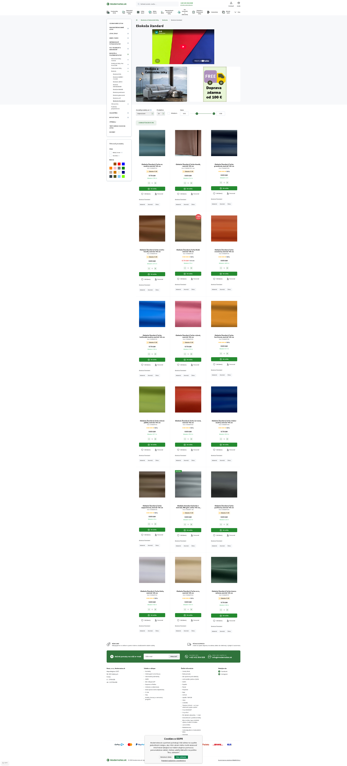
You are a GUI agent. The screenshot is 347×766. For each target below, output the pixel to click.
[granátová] (123, 172)
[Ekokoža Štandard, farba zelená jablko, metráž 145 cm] (152, 399)
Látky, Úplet (113, 33)
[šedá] (119, 168)
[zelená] (123, 168)
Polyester (185, 690)
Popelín (184, 684)
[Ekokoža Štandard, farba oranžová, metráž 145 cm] (224, 228)
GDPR (147, 679)
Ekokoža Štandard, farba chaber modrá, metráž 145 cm (224, 421)
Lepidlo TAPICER (187, 697)
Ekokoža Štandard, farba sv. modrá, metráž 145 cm (152, 165)
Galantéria (113, 113)
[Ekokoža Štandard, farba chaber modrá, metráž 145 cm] (224, 399)
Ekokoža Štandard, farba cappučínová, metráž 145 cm (152, 506)
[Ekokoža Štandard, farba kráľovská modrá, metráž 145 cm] (152, 314)
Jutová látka (186, 725)
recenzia (185, 735)
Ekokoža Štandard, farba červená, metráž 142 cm (188, 421)
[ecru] (119, 172)
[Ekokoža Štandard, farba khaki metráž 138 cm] (188, 228)
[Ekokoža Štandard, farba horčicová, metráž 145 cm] (224, 314)
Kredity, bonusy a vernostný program (154, 698)
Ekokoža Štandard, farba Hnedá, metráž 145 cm (188, 165)
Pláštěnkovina (186, 727)
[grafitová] (110, 176)
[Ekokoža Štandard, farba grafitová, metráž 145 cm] (224, 484)
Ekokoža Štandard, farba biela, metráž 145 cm (152, 592)
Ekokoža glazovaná (119, 95)
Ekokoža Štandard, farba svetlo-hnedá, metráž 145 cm (152, 250)
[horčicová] (115, 172)
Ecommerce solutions (225, 760)
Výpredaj (112, 122)
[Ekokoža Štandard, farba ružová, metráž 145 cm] (188, 314)
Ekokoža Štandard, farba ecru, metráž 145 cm (188, 592)
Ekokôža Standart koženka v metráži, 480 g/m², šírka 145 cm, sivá (188, 506)
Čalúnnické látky (116, 68)
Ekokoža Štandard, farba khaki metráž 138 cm (188, 250)
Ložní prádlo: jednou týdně (190, 679)
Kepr (183, 692)
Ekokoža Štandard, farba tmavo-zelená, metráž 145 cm (224, 592)
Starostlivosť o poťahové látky (191, 718)
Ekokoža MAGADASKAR (117, 86)
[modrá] (123, 164)
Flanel (184, 687)
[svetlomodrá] (119, 176)
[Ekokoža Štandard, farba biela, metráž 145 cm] (152, 570)
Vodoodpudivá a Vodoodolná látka (191, 731)
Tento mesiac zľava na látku (117, 127)
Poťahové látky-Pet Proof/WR (117, 64)
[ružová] (115, 168)
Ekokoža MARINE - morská (118, 78)
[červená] (119, 164)
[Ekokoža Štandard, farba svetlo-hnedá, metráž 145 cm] (152, 228)
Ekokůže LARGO (117, 82)
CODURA (185, 703)
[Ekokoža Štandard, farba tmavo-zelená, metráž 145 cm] (224, 570)
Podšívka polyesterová (115, 108)
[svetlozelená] (123, 176)
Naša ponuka (186, 674)
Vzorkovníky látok (116, 23)
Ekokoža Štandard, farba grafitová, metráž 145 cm (224, 506)
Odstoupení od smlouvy (152, 674)
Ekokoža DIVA (117, 74)
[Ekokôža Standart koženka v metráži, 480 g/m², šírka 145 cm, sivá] (188, 484)
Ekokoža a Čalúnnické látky (150, 20)
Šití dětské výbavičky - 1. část (191, 715)
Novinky (112, 132)
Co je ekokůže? (187, 710)
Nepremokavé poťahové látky (115, 43)
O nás (147, 692)
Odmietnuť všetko (166, 757)
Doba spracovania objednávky (154, 690)
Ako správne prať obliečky (190, 676)
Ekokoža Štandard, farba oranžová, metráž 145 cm (224, 250)
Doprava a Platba (150, 684)
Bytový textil (114, 117)
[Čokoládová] (115, 164)
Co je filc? (185, 712)
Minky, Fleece (113, 38)
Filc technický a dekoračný (115, 49)
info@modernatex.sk (186, 5)
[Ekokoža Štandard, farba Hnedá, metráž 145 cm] (188, 143)
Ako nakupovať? (150, 682)
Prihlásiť (173, 656)
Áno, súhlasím (181, 757)
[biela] (110, 164)
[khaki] (115, 176)
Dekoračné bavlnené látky (116, 28)
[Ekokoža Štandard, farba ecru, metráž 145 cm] (188, 570)
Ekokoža (165, 20)
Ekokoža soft (117, 98)
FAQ (146, 695)
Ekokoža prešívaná (119, 92)
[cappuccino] (110, 172)
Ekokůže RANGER (118, 89)
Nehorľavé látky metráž (116, 60)
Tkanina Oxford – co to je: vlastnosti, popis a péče (190, 706)
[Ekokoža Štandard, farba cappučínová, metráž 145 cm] (152, 484)
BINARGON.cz (236, 760)
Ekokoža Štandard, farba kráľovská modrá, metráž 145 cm (152, 336)
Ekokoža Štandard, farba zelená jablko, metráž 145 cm (152, 421)
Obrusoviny (114, 104)
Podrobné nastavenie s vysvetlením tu (173, 760)
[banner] (119, 4)
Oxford (184, 695)
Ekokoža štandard (119, 101)
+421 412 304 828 (186, 3)
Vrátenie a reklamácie (152, 687)
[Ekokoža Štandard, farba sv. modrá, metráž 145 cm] (152, 143)
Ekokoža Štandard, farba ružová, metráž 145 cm (188, 336)
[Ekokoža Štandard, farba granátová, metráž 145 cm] (224, 143)
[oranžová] (110, 168)
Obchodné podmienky (152, 676)
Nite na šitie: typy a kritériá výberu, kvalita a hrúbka (190, 721)
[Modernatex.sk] (136, 20)
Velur (184, 700)
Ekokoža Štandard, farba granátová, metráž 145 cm (224, 165)
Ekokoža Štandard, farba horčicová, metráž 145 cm (224, 336)
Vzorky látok (186, 671)
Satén (184, 682)
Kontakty (148, 671)
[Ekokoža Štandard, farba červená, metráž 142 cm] (188, 399)
